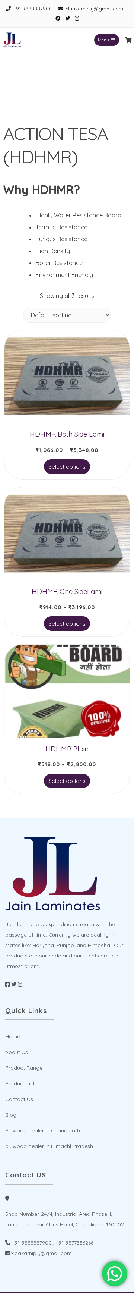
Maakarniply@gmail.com (94, 9)
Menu (103, 40)
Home (12, 1036)
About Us (16, 1052)
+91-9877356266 (74, 1242)
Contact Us (19, 1099)
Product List (20, 1083)
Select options (67, 466)
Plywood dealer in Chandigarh (42, 1130)
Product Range (23, 1067)
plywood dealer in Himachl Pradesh (49, 1146)
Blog (10, 1114)
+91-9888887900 (32, 9)
